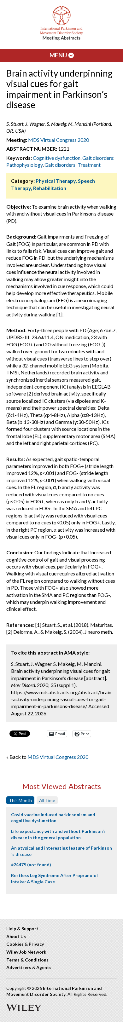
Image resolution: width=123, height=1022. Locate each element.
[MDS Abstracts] (61, 39)
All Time (47, 800)
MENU (59, 55)
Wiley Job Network (26, 952)
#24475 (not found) (31, 864)
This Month (20, 800)
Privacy (36, 944)
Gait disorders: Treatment (72, 165)
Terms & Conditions (27, 959)
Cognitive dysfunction (56, 158)
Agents (43, 967)
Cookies (15, 944)
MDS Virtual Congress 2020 (58, 140)
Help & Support (22, 928)
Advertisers (18, 967)
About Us (16, 936)
